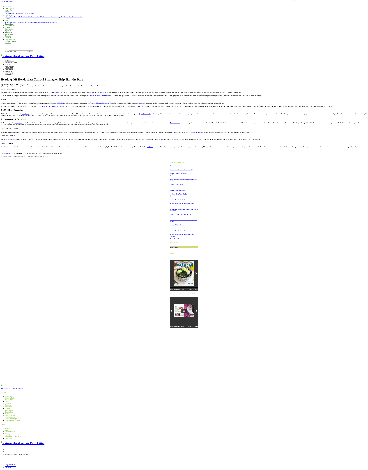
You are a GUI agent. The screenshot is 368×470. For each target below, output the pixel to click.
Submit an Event (10, 39)
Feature (17, 156)
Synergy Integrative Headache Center (51, 106)
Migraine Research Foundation (98, 95)
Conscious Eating (10, 25)
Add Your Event (174, 238)
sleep (55, 103)
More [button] (6, 20)
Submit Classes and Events (27, 13)
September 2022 (43, 156)
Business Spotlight (10, 417)
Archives (172, 253)
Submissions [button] (8, 15)
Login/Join (8, 43)
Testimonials (12, 22)
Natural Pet (8, 36)
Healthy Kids (9, 34)
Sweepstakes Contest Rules (13, 437)
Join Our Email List (31, 22)
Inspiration (8, 31)
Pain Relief (34, 156)
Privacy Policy (9, 438)
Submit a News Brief (11, 17)
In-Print (3, 156)
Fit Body (7, 27)
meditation (150, 147)
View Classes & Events (12, 13)
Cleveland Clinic (58, 92)
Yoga (174, 132)
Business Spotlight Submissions (41, 17)
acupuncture (18, 123)
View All (172, 236)
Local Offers (8, 10)
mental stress (25, 114)
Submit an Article (77, 17)
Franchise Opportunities (44, 22)
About (6, 22)
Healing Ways (9, 24)
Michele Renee (174, 123)
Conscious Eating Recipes (12, 420)
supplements (11, 139)
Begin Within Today (145, 114)
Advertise (7, 18)
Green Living (9, 29)
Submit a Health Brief (24, 17)
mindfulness (196, 132)
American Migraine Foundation (99, 103)
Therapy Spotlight (10, 415)
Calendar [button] (7, 12)
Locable (15, 454)
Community (8, 37)
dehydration (61, 103)
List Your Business (10, 41)
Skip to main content (7, 1)
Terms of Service (23, 454)
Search (7, 51)
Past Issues (8, 6)
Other (6, 413)
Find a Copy (20, 22)
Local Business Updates (12, 419)
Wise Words (8, 32)
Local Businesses (10, 8)
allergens (139, 103)
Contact (54, 22)
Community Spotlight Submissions (61, 17)
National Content (25, 156)
